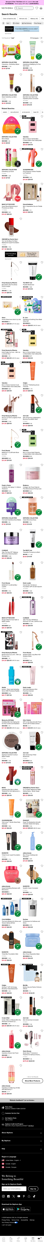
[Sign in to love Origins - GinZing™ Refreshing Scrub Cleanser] (42, 363)
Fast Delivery (28, 23)
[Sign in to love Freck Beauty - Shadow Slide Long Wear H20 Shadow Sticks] (42, 632)
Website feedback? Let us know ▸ (22, 1100)
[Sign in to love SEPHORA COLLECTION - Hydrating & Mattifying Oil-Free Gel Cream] (42, 42)
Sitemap (32, 1220)
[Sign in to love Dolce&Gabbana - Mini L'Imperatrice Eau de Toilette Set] (42, 184)
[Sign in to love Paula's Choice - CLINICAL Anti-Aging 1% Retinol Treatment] (21, 465)
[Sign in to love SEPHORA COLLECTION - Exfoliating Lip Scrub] (21, 149)
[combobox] (24, 8)
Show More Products (32, 1081)
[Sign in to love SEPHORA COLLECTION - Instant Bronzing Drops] (42, 498)
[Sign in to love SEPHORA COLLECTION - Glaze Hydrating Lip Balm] (21, 75)
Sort (8, 23)
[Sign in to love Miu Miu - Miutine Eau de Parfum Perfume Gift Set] (42, 965)
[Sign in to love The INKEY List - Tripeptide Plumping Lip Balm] (42, 530)
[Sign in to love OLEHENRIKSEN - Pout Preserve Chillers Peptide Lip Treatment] (42, 149)
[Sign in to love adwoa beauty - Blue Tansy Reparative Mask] (42, 932)
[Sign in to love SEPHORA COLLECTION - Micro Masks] (21, 116)
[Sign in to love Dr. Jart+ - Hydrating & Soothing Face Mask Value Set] (42, 297)
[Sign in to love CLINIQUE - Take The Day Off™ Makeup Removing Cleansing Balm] (21, 530)
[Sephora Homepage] (7, 8)
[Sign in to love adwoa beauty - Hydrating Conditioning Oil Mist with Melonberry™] (21, 1066)
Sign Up (33, 1189)
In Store (17, 23)
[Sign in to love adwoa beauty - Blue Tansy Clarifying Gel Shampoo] (42, 833)
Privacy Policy (6, 1220)
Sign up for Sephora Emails (12, 1184)
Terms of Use (15, 1220)
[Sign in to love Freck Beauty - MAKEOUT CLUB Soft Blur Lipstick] (21, 563)
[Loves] (37, 8)
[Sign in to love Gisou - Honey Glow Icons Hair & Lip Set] (21, 297)
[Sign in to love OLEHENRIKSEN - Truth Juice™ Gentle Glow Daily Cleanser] (21, 800)
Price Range (37, 23)
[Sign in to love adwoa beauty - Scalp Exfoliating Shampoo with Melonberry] (21, 866)
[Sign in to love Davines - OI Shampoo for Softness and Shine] (42, 899)
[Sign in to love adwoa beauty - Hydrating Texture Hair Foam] (21, 1031)
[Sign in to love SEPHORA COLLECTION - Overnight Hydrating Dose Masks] (21, 498)
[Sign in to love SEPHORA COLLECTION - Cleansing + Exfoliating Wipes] (21, 42)
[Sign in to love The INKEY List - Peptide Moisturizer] (42, 262)
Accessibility (24, 1220)
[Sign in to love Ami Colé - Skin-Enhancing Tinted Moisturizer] (42, 732)
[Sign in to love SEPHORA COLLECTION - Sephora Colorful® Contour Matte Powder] (21, 732)
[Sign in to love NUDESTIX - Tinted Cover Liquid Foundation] (21, 833)
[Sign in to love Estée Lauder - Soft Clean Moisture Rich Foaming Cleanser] (42, 667)
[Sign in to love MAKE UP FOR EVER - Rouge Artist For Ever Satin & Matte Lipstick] (21, 597)
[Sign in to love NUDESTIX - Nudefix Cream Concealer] (42, 866)
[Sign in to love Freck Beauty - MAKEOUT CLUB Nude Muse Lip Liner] (21, 430)
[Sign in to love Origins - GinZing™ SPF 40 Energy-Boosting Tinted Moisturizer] (21, 965)
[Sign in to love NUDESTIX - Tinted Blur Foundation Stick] (21, 932)
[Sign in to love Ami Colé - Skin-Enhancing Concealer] (42, 998)
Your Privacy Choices (8, 1222)
